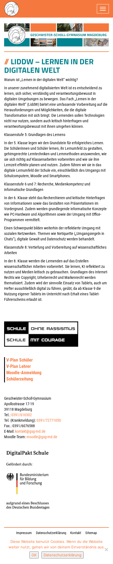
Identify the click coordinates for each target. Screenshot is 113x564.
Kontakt (75, 533)
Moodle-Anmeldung (23, 372)
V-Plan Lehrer (18, 366)
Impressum (24, 533)
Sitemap (91, 533)
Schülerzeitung (19, 379)
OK (34, 555)
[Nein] (106, 549)
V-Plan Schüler (19, 360)
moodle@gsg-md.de (42, 437)
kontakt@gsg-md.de (30, 431)
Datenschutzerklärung (51, 533)
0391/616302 (21, 415)
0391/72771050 (48, 420)
